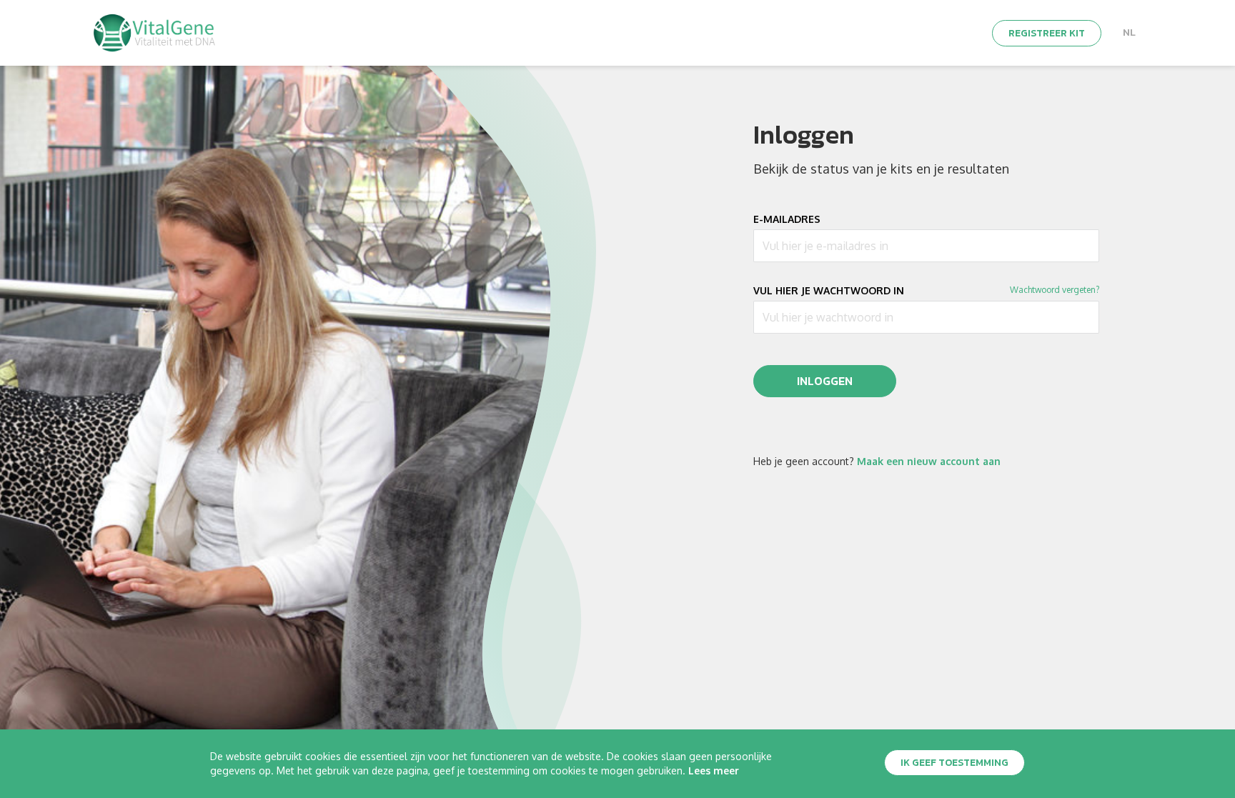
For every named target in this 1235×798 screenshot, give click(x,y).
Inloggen (825, 380)
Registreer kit (1046, 33)
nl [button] (1129, 32)
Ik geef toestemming (954, 762)
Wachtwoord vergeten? (1054, 289)
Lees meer (713, 770)
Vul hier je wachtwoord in (828, 290)
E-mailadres (786, 219)
